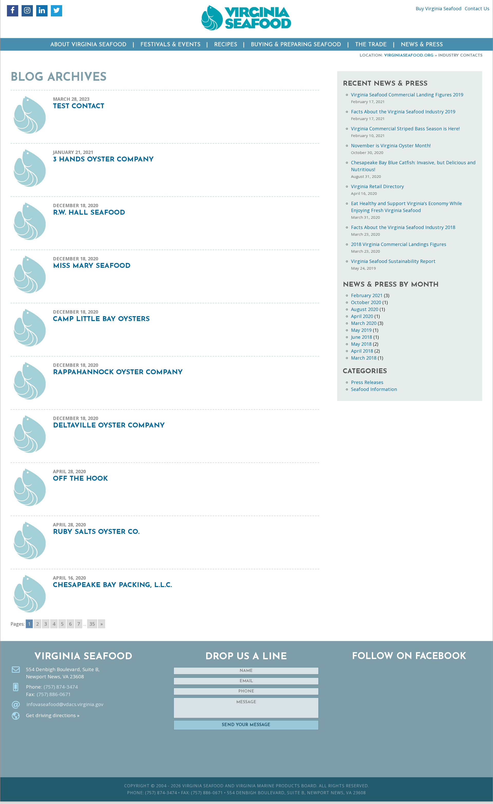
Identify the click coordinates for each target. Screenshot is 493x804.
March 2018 (363, 358)
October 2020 (366, 302)
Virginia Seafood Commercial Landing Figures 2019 (407, 95)
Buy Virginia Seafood (438, 8)
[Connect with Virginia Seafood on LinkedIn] (42, 10)
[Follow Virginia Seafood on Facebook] (12, 10)
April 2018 (362, 351)
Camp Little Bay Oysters (101, 319)
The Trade (371, 45)
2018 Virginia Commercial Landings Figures (398, 244)
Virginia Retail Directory (377, 186)
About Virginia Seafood (88, 45)
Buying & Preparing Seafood (296, 45)
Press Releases (367, 382)
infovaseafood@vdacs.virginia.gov (64, 704)
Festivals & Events (170, 45)
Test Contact (78, 106)
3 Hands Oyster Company (103, 159)
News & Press (422, 45)
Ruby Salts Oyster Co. (96, 532)
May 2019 (361, 330)
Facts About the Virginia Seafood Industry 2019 (403, 111)
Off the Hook (80, 479)
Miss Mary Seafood (91, 266)
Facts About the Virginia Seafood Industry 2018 (403, 227)
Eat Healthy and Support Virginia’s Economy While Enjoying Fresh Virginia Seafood (406, 206)
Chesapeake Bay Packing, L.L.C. (112, 585)
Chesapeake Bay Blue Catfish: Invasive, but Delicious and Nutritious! (413, 165)
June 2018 (361, 337)
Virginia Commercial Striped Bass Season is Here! (405, 128)
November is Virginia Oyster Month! (391, 145)
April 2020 (362, 316)
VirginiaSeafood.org (408, 55)
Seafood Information (374, 389)
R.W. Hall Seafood (89, 212)
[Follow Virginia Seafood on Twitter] (56, 10)
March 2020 (363, 323)
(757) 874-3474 (61, 686)
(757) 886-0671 (54, 694)
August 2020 (364, 309)
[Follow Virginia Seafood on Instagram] (27, 10)
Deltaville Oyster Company (109, 425)
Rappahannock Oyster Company (118, 372)
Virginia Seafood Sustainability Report (393, 261)
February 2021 (367, 295)
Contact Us (477, 8)
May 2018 (361, 344)
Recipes (225, 45)
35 (92, 624)
